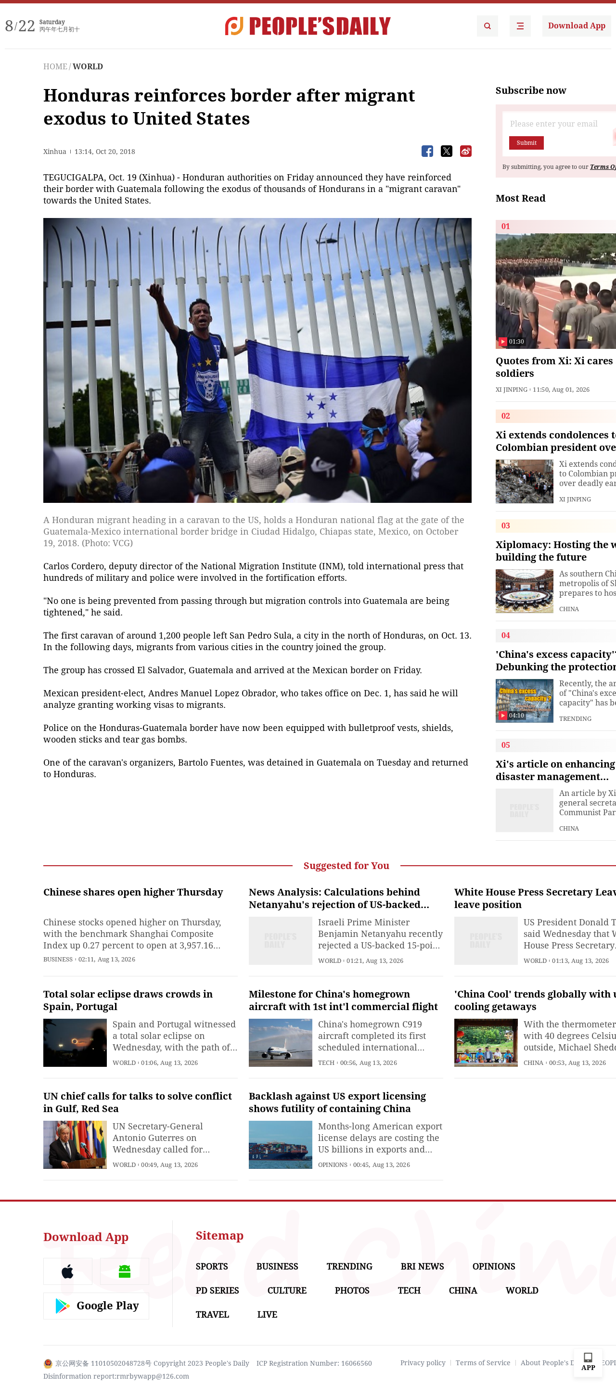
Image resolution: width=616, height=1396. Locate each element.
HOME (55, 66)
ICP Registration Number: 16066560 (314, 1363)
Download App (576, 25)
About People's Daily (554, 1363)
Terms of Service (483, 1363)
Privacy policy (423, 1363)
